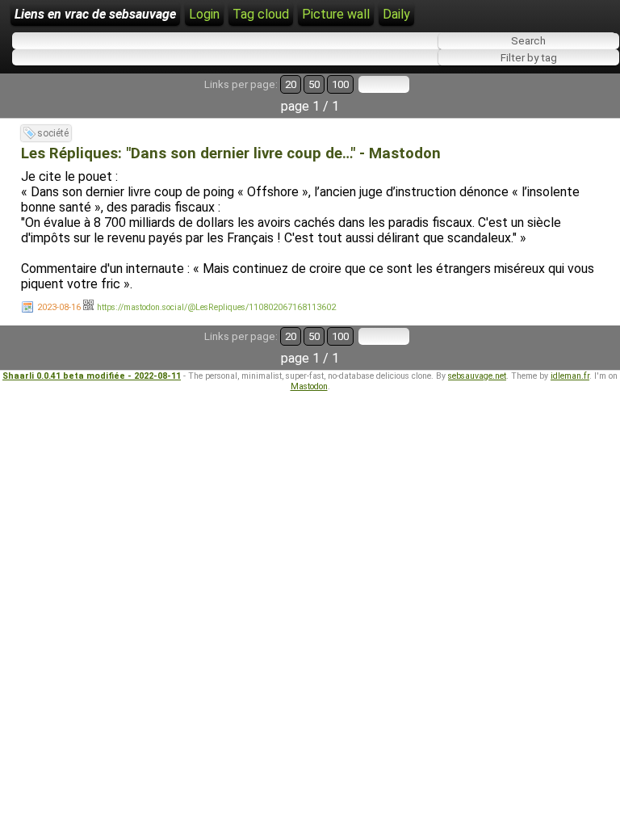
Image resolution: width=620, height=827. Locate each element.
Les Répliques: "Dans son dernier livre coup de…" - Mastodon (231, 153)
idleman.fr (570, 376)
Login (204, 14)
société (53, 133)
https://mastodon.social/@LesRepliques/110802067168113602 (216, 307)
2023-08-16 (59, 307)
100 (340, 84)
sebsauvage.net (477, 376)
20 (290, 84)
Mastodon (309, 386)
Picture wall (336, 14)
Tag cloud (260, 14)
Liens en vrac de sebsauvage (95, 14)
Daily (396, 14)
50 (314, 84)
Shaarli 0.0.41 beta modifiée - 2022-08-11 (91, 376)
